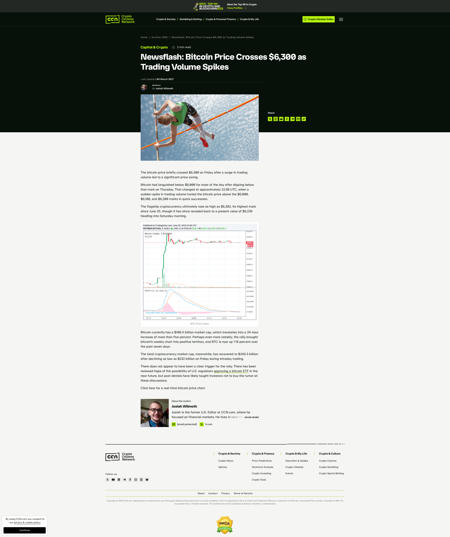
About (201, 493)
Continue (25, 530)
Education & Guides (296, 460)
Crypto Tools (259, 479)
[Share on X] (270, 119)
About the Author (181, 401)
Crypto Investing (261, 473)
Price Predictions (262, 460)
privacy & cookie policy (27, 522)
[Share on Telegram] (292, 119)
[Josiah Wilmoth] (155, 413)
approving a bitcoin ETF (231, 371)
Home (144, 37)
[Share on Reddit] (281, 119)
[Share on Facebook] (287, 119)
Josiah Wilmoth (164, 88)
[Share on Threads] (276, 119)
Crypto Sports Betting (331, 473)
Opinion (222, 467)
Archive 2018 (160, 37)
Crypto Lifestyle (294, 467)
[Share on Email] (298, 119)
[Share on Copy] (304, 119)
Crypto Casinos (327, 460)
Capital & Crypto (154, 47)
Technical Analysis (262, 467)
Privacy (225, 493)
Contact (212, 493)
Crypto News (225, 460)
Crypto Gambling (328, 467)
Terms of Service (243, 493)
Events (289, 473)
